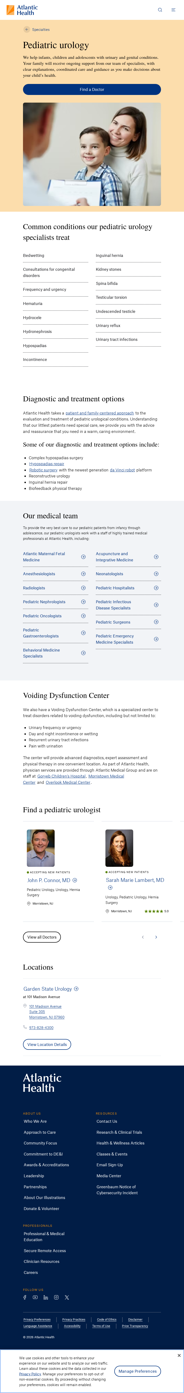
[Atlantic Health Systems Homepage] (22, 10)
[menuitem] (35, 1121)
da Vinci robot (122, 469)
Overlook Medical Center (68, 782)
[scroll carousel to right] (156, 937)
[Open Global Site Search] (160, 10)
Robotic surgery (43, 469)
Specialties (41, 29)
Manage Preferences (138, 1371)
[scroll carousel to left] (143, 937)
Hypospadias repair (46, 463)
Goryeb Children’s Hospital (61, 776)
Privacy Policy (30, 1374)
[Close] (179, 1355)
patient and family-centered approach (100, 412)
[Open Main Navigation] (173, 10)
